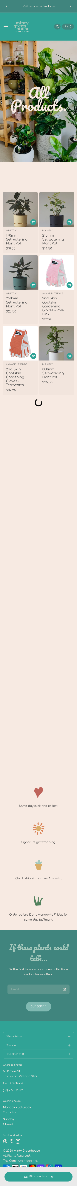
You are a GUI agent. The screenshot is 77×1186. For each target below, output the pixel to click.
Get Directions (13, 1083)
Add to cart (70, 285)
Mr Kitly (11, 230)
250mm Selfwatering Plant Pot (16, 302)
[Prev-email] (64, 989)
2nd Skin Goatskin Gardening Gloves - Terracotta (15, 377)
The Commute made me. (20, 1160)
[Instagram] (18, 1141)
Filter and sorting (41, 1176)
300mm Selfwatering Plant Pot (53, 373)
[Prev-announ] (6, 6)
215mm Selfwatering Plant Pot (53, 239)
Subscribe (38, 1006)
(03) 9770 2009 (13, 1090)
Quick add (33, 222)
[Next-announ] (70, 6)
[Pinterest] (11, 1141)
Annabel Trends (53, 293)
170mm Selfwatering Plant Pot (16, 239)
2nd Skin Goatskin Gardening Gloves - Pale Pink (53, 306)
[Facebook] (5, 1141)
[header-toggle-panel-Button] (6, 27)
